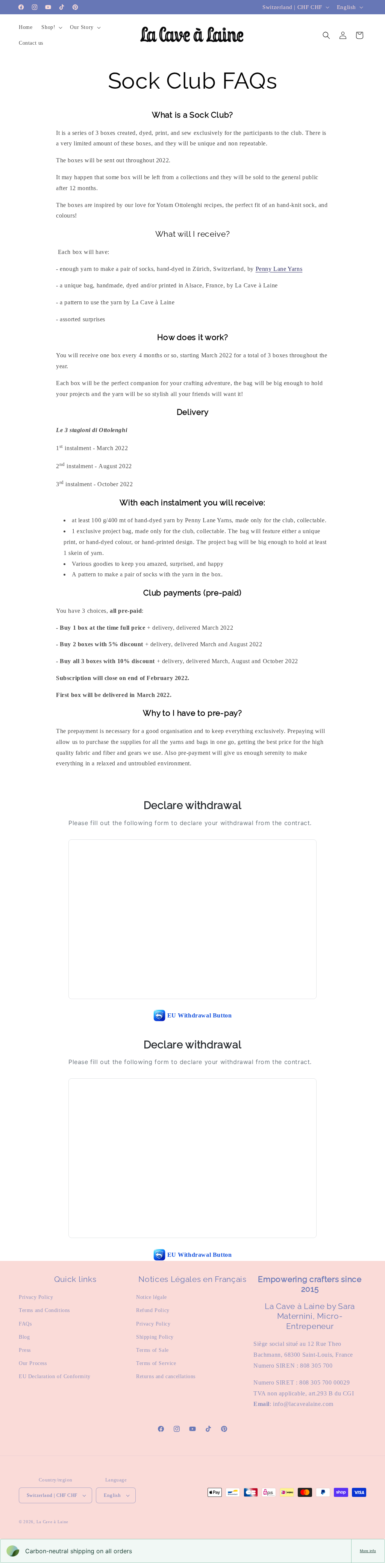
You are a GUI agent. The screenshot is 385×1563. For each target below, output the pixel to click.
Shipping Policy (155, 1337)
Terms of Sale (152, 1350)
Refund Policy (153, 1310)
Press (25, 1350)
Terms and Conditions (44, 1310)
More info (368, 1551)
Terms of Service (156, 1363)
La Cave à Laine (52, 1521)
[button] (51, 27)
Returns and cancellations (166, 1376)
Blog (24, 1337)
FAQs (25, 1324)
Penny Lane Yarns (279, 269)
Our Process (33, 1363)
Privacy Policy (36, 1297)
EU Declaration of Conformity (55, 1376)
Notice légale (151, 1297)
